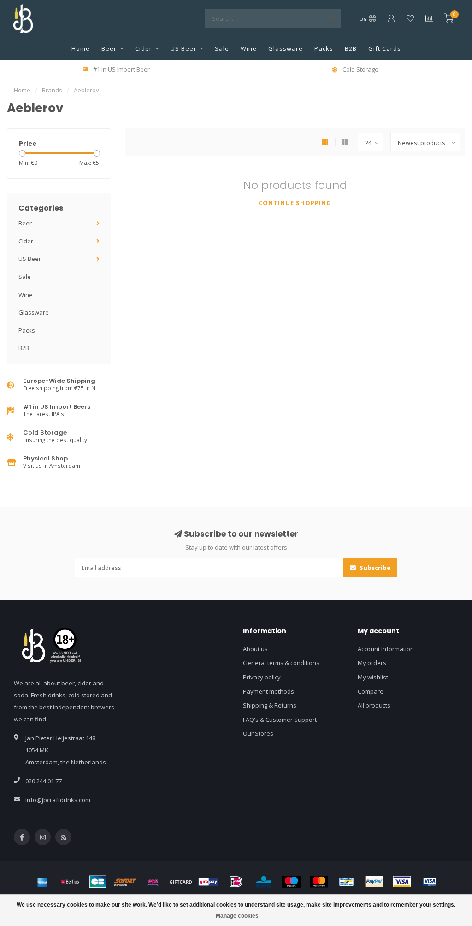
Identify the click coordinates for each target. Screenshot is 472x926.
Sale (222, 48)
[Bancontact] (346, 882)
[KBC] (263, 882)
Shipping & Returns (269, 705)
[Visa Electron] (429, 882)
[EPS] (153, 882)
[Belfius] (70, 882)
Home (80, 48)
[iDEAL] (236, 882)
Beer (109, 48)
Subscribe (374, 567)
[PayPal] (374, 882)
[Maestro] (291, 882)
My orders (372, 663)
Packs (323, 48)
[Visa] (401, 882)
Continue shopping (295, 203)
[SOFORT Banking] (125, 882)
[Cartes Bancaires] (97, 882)
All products (374, 705)
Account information (386, 649)
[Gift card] (180, 882)
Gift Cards (384, 48)
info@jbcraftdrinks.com (57, 800)
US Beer (183, 48)
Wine (249, 48)
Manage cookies (237, 916)
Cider (143, 48)
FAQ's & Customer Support (280, 719)
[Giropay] (208, 882)
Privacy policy (262, 677)
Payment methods (268, 691)
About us (255, 649)
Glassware (285, 48)
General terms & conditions (281, 663)
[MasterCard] (318, 882)
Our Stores (258, 733)
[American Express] (42, 882)
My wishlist (373, 677)
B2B (351, 48)
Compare (371, 691)
